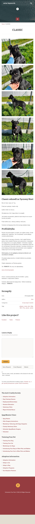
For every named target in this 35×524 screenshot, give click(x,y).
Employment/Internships (10, 401)
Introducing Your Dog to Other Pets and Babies (16, 448)
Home (3, 24)
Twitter (11, 319)
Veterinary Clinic (7, 407)
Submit (5, 361)
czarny (25, 306)
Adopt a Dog (6, 465)
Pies (24, 308)
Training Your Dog (8, 440)
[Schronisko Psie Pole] (17, 14)
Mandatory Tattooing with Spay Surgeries (15, 424)
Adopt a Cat (6, 462)
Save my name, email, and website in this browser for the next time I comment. (17, 374)
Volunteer (5, 431)
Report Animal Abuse (9, 409)
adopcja (21, 306)
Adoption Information (9, 396)
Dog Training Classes (9, 399)
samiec (31, 308)
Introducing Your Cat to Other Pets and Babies (16, 451)
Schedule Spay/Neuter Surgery (12, 429)
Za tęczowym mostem (27, 302)
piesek (27, 308)
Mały (32, 306)
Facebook (4, 319)
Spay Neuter (6, 418)
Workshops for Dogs (9, 446)
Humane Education (8, 404)
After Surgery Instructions (10, 421)
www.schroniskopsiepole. (8, 270)
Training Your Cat (8, 443)
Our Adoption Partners (9, 470)
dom (29, 306)
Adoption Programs (8, 468)
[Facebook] (17, 9)
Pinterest (18, 319)
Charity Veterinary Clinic (10, 426)
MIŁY (21, 308)
